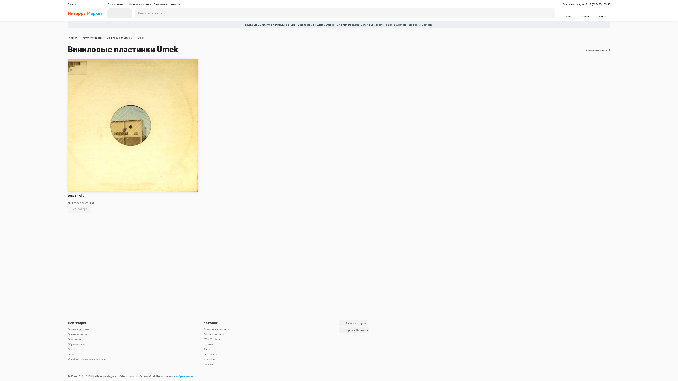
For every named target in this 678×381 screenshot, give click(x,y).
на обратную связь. (185, 376)
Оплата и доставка (140, 4)
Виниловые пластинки (119, 37)
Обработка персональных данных (87, 359)
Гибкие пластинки (213, 334)
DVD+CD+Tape (211, 339)
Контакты (175, 4)
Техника (208, 344)
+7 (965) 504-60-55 (599, 4)
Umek (141, 37)
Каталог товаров (92, 37)
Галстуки (208, 363)
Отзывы (72, 349)
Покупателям (115, 4)
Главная (72, 37)
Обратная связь (77, 344)
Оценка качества (77, 334)
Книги (206, 349)
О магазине (160, 4)
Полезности (210, 354)
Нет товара (79, 209)
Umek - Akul (76, 196)
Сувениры (209, 359)
